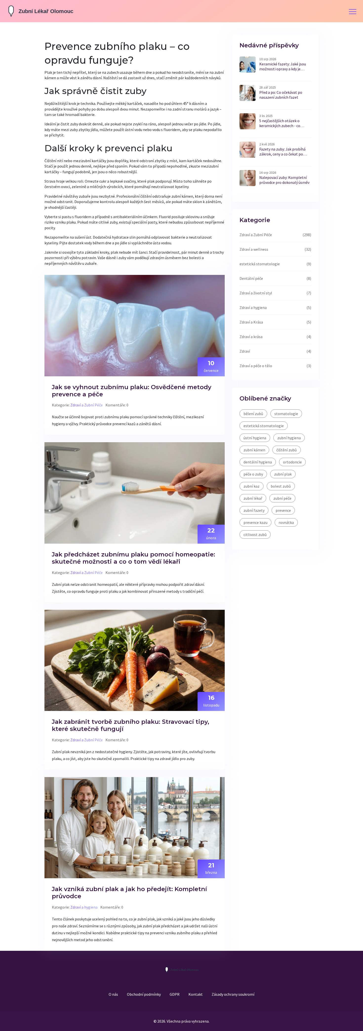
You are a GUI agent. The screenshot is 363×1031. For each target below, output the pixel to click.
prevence (283, 510)
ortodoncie (292, 461)
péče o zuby (253, 474)
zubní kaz (251, 486)
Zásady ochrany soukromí (233, 994)
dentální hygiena (257, 461)
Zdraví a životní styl (256, 292)
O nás (113, 994)
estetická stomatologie (260, 263)
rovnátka (286, 522)
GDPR (175, 994)
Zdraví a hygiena (84, 907)
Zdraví (245, 351)
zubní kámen (254, 449)
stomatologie (286, 413)
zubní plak (283, 474)
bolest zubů (281, 486)
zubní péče (282, 498)
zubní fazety (253, 510)
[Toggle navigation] (352, 11)
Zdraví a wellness (254, 249)
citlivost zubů (255, 534)
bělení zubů (253, 413)
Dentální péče (251, 278)
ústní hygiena (254, 437)
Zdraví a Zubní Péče (86, 404)
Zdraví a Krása (251, 322)
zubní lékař (252, 498)
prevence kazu (255, 522)
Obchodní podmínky (144, 994)
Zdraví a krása (251, 336)
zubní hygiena (289, 437)
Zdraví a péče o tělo (256, 365)
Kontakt (195, 994)
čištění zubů (286, 449)
